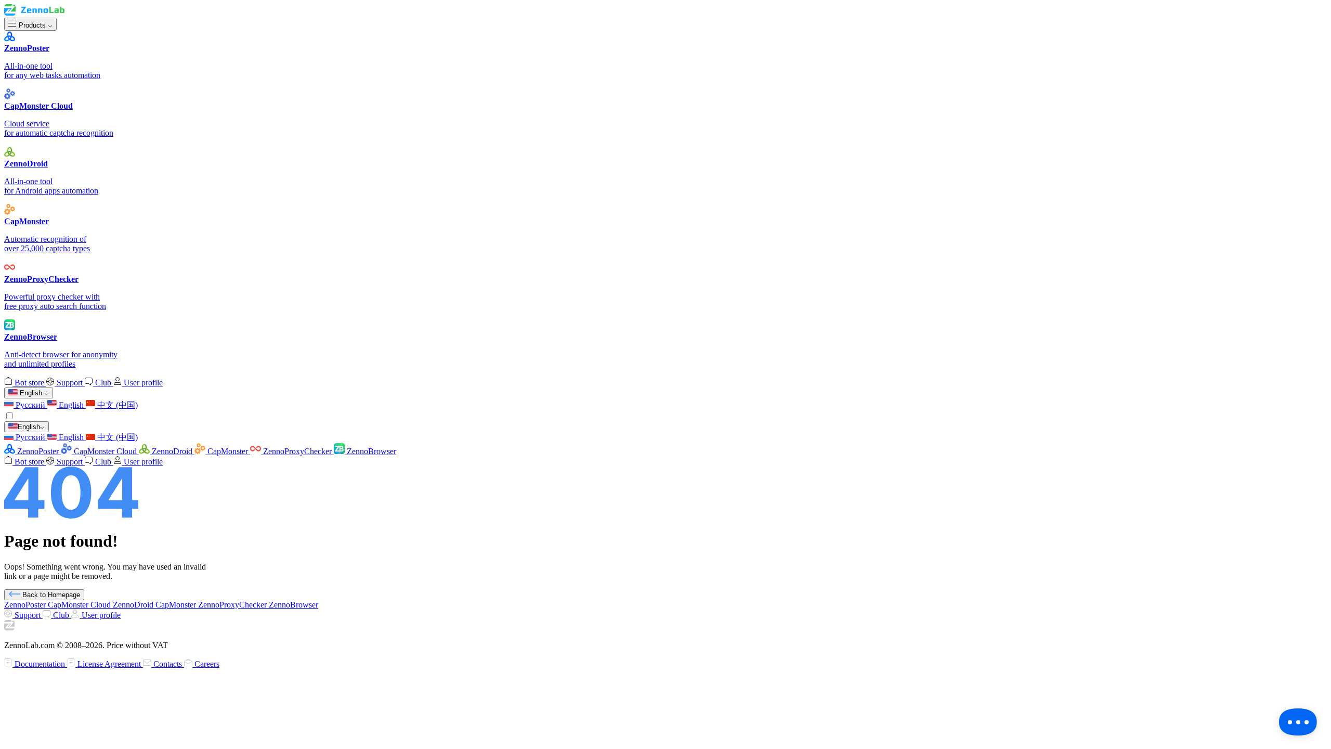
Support (70, 382)
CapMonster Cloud (105, 451)
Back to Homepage (50, 595)
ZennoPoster (38, 451)
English (71, 405)
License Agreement (109, 664)
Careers (205, 664)
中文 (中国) (116, 405)
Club (103, 382)
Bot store (29, 382)
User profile (142, 382)
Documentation (39, 664)
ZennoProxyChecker (297, 451)
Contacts (167, 664)
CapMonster (227, 451)
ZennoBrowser (370, 451)
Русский (30, 405)
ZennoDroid (172, 451)
